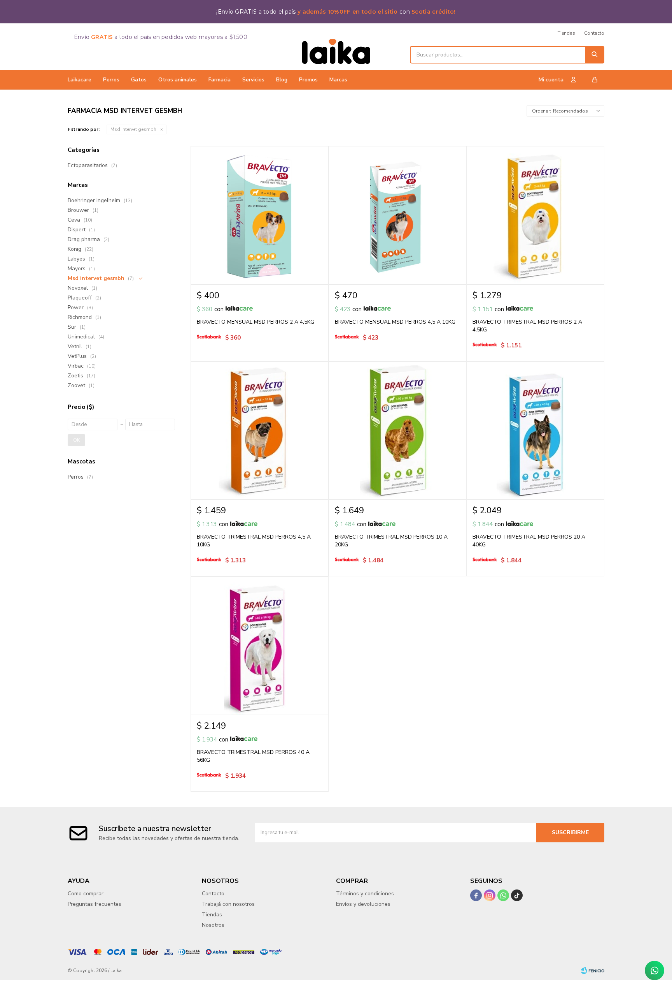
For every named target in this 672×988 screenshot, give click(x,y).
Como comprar (85, 893)
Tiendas (566, 33)
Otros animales (177, 79)
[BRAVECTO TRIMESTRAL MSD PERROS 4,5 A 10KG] (260, 430)
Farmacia (219, 79)
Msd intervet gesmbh (133, 129)
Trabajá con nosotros (228, 904)
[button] (594, 54)
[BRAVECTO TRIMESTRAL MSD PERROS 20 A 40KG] (535, 430)
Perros (111, 79)
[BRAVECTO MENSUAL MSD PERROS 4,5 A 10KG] (398, 215)
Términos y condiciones (365, 893)
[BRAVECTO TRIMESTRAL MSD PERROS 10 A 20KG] (398, 430)
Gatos (139, 79)
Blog (281, 79)
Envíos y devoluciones (363, 904)
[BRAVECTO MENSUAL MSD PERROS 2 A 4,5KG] (260, 215)
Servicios (253, 79)
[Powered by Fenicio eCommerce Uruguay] (592, 970)
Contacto (594, 33)
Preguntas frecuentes (94, 904)
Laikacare (79, 79)
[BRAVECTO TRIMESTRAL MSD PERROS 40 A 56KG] (260, 645)
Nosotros (213, 925)
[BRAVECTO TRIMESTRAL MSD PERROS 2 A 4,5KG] (535, 215)
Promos (308, 79)
